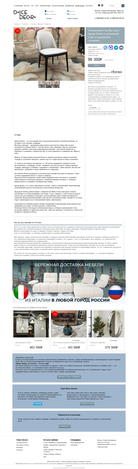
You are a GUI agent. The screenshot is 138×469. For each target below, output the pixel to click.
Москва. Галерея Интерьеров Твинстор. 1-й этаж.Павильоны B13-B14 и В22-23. (106, 442)
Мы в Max (72, 14)
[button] (82, 29)
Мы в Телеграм (51, 14)
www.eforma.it (99, 53)
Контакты (89, 6)
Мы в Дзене (50, 11)
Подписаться (65, 426)
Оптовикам (74, 445)
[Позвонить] (105, 49)
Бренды (48, 19)
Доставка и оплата (22, 445)
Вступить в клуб (87, 404)
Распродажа (79, 6)
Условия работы (21, 443)
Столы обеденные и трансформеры (55, 443)
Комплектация (45, 6)
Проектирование (58, 6)
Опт (32, 6)
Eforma (96, 51)
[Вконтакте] (121, 49)
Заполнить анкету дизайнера (69, 377)
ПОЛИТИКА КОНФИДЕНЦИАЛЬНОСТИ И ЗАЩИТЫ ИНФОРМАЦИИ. (69, 468)
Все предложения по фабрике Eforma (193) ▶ (30, 308)
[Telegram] (116, 49)
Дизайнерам (69, 6)
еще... (45, 457)
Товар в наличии (72, 19)
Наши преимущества (77, 443)
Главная (17, 24)
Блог (37, 6)
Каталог (27, 6)
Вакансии (19, 448)
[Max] (111, 49)
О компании (18, 6)
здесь (62, 368)
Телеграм (37, 404)
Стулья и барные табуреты (41, 24)
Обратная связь (102, 447)
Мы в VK (72, 11)
